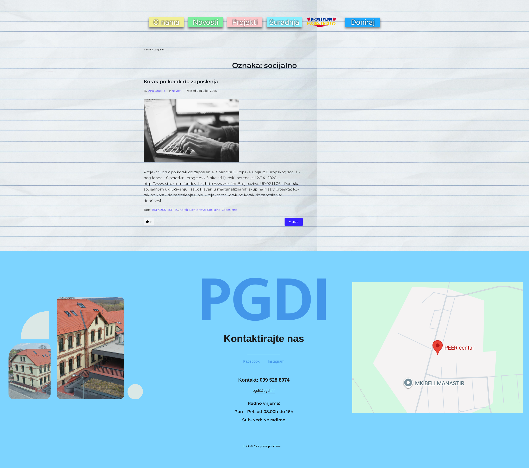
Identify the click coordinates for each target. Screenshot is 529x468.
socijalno (213, 210)
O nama (166, 22)
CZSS (162, 210)
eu (176, 210)
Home (147, 49)
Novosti (205, 22)
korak (184, 210)
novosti (177, 91)
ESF (170, 210)
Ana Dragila (156, 91)
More (294, 222)
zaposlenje (229, 210)
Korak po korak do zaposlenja (181, 82)
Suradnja (284, 22)
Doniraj (363, 22)
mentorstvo (197, 210)
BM (154, 210)
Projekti (245, 22)
